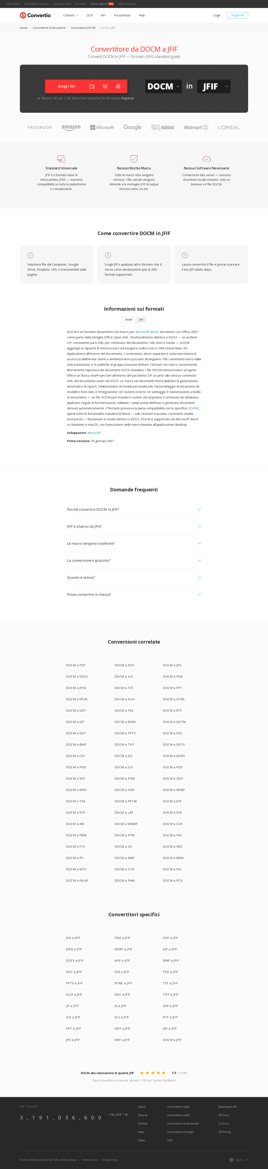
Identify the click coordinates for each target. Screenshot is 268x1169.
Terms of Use (90, 1160)
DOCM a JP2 (124, 756)
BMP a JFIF (171, 960)
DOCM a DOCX (77, 676)
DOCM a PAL (172, 869)
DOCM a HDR (124, 790)
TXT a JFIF (170, 983)
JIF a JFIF (72, 1006)
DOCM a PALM (77, 880)
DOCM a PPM (125, 835)
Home (23, 28)
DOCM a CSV (75, 756)
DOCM (128, 319)
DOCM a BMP (76, 744)
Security (142, 1115)
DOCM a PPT (172, 688)
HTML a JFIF (124, 983)
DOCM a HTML (174, 699)
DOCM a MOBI (125, 722)
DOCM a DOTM (174, 722)
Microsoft (94, 433)
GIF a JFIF (170, 949)
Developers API (227, 1107)
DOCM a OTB (124, 869)
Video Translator (127, 4)
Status (141, 1140)
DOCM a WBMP (126, 824)
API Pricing (224, 1132)
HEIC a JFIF (74, 972)
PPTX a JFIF (74, 983)
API (103, 15)
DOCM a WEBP (174, 790)
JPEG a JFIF (74, 949)
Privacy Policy (110, 1160)
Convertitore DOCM (83, 28)
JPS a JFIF (170, 1028)
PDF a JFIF (170, 938)
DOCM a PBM (76, 835)
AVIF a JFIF (122, 960)
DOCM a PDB (76, 767)
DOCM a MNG (173, 858)
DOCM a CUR (172, 824)
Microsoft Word (146, 332)
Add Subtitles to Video (36, 4)
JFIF (141, 319)
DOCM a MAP (125, 858)
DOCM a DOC (125, 665)
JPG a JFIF (73, 938)
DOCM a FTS (75, 846)
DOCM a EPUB (77, 699)
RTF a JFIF (170, 1017)
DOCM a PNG (173, 676)
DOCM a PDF (75, 665)
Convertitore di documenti (49, 28)
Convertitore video (178, 1107)
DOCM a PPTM (126, 801)
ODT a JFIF (122, 1028)
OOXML (193, 408)
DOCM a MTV (76, 869)
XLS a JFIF (122, 1017)
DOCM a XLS (124, 676)
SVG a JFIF (122, 972)
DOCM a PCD (173, 880)
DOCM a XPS (75, 778)
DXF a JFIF (170, 1006)
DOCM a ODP (173, 778)
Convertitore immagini (180, 1132)
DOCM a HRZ (172, 846)
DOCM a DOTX (174, 744)
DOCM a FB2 (124, 710)
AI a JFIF (121, 1006)
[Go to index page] (35, 14)
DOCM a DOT (76, 733)
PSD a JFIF (170, 972)
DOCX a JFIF (75, 960)
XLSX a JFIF (74, 994)
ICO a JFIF (73, 1017)
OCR (89, 15)
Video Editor (13, 4)
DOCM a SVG (172, 733)
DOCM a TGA (75, 801)
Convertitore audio (178, 1115)
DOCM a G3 (123, 846)
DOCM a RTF (172, 710)
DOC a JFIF (122, 994)
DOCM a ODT (76, 710)
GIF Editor (80, 4)
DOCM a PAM (125, 880)
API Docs (223, 1115)
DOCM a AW (75, 824)
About (142, 1107)
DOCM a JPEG (76, 688)
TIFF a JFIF (171, 994)
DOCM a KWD (76, 790)
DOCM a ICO (124, 767)
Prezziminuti (122, 15)
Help (142, 15)
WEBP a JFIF (124, 949)
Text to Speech (98, 4)
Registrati (237, 15)
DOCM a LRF (124, 812)
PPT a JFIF (73, 1028)
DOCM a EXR (172, 812)
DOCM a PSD (172, 767)
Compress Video (62, 4)
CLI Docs (223, 1123)
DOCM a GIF (75, 722)
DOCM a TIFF (124, 744)
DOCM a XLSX (125, 699)
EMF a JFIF (122, 1040)
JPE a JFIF (73, 1040)
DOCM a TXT (124, 688)
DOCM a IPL (75, 858)
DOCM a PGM (125, 778)
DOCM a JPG (172, 665)
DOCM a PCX (75, 812)
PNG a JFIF (122, 938)
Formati (142, 1123)
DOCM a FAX (172, 835)
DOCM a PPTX (125, 733)
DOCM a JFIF (172, 801)
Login (216, 15)
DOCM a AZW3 (174, 756)
